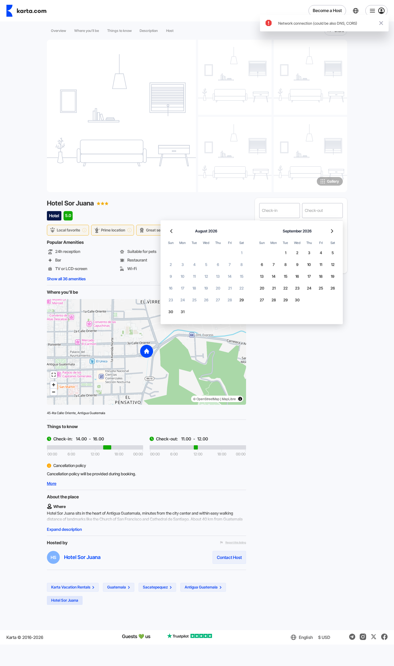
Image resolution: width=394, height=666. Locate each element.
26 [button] (206, 300)
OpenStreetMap (208, 398)
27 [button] (218, 300)
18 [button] (194, 288)
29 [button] (241, 300)
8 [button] (241, 264)
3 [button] (182, 264)
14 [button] (230, 276)
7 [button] (230, 264)
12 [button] (206, 276)
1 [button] (241, 253)
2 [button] (171, 264)
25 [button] (194, 300)
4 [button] (194, 264)
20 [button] (218, 288)
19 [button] (206, 288)
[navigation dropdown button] (376, 10)
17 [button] (182, 288)
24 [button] (182, 300)
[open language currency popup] (355, 10)
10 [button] (182, 276)
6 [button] (218, 264)
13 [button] (218, 276)
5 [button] (206, 264)
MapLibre (229, 398)
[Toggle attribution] (240, 399)
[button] (146, 352)
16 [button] (171, 288)
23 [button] (171, 300)
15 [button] (241, 276)
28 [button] (230, 300)
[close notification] (381, 23)
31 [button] (182, 312)
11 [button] (194, 276)
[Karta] (26, 10)
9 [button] (171, 276)
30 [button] (170, 312)
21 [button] (230, 288)
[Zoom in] (53, 384)
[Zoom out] (53, 391)
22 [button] (241, 288)
